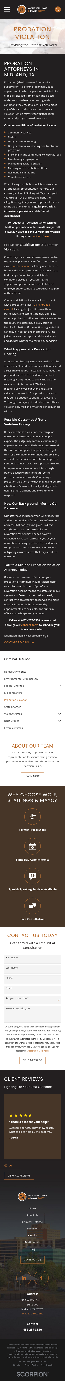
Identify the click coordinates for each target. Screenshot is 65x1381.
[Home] (32, 9)
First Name (12, 957)
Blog (32, 1249)
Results (32, 1235)
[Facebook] (41, 1278)
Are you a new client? (17, 998)
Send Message (32, 1060)
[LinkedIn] (23, 1278)
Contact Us (32, 1259)
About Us (32, 1215)
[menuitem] (32, 671)
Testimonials (32, 1242)
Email (9, 988)
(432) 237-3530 (14, 231)
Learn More (32, 776)
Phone (9, 978)
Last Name (12, 967)
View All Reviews (19, 1175)
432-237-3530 (32, 1330)
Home (32, 1208)
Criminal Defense (32, 1221)
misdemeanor (21, 266)
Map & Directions (32, 1313)
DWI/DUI (32, 1228)
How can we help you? (18, 1008)
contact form (40, 236)
